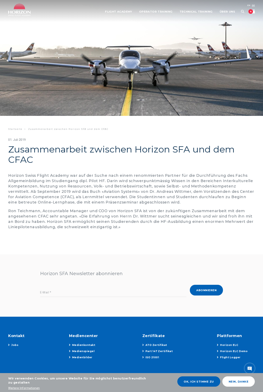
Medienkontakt (83, 345)
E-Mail (44, 292)
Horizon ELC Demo (234, 351)
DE (253, 5)
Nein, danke (239, 381)
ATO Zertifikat (156, 345)
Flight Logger (230, 357)
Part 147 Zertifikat (159, 351)
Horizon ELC (229, 345)
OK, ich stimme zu (199, 381)
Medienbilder (82, 357)
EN (248, 5)
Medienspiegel (83, 351)
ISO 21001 (152, 357)
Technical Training (196, 11)
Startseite (15, 129)
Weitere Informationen (24, 388)
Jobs (14, 345)
